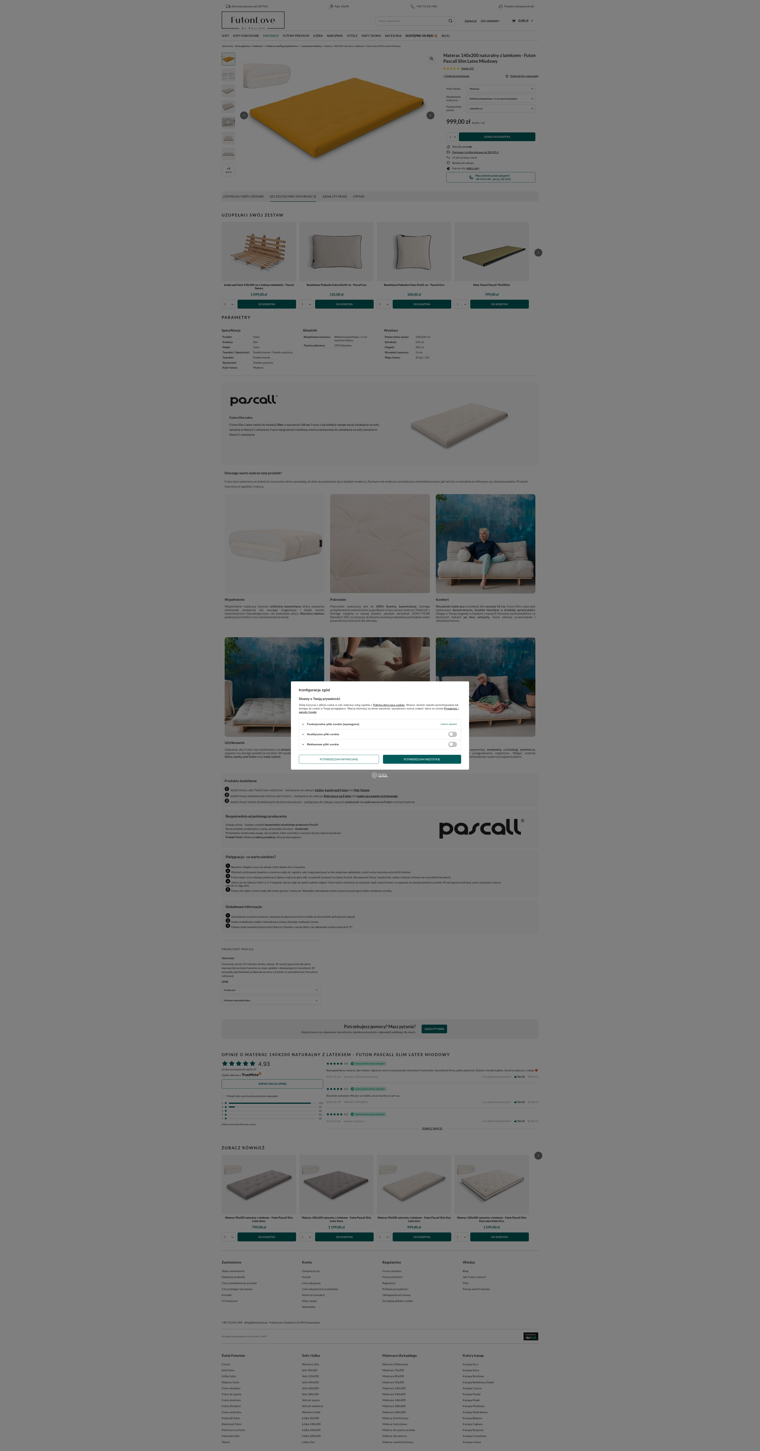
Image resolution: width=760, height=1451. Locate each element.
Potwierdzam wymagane (339, 759)
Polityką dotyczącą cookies (389, 705)
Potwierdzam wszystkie (422, 759)
